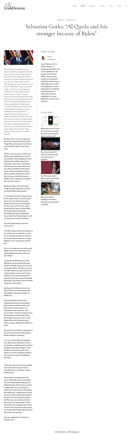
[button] (126, 6)
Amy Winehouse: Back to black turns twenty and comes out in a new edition (50, 178)
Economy (92, 6)
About (111, 6)
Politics (83, 6)
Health (75, 6)
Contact (119, 6)
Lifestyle (102, 6)
